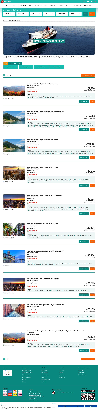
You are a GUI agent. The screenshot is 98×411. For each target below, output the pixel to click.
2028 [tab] (15, 63)
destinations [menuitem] (52, 5)
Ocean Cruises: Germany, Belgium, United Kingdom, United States (45, 305)
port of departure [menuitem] (77, 5)
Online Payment (81, 372)
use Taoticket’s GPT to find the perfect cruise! (65, 392)
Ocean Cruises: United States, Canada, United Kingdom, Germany (45, 195)
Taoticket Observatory (82, 375)
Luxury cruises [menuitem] (22, 5)
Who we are (61, 370)
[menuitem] (84, 1)
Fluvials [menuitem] (60, 5)
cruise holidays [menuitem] (87, 5)
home (4, 20)
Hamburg (35, 310)
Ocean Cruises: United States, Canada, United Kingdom (42, 167)
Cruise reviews (81, 370)
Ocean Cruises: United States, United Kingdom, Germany (43, 279)
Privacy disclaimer (44, 372)
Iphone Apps (62, 375)
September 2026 (10, 67)
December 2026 (57, 67)
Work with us (43, 382)
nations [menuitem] (67, 5)
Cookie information (44, 375)
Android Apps (62, 377)
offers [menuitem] (14, 5)
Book (92, 102)
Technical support (44, 370)
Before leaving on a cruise (27, 372)
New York (35, 172)
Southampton (36, 89)
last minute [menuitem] (8, 5)
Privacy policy (54, 403)
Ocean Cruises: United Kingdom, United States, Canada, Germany (45, 112)
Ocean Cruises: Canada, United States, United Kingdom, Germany (45, 251)
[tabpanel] (49, 67)
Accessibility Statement (45, 379)
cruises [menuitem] (29, 5)
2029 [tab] (20, 63)
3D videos (24, 382)
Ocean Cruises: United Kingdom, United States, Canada (42, 84)
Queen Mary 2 (30, 85)
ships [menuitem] (45, 5)
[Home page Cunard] (32, 91)
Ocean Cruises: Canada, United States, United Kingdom (42, 223)
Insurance (43, 377)
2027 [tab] (10, 63)
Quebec (35, 228)
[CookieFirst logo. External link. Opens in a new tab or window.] (1, 404)
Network (61, 372)
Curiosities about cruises (27, 370)
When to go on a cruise (26, 377)
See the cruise (84, 102)
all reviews (8, 374)
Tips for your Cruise (26, 375)
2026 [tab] (6, 63)
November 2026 (41, 67)
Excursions (24, 379)
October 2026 (26, 67)
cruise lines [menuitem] (37, 5)
